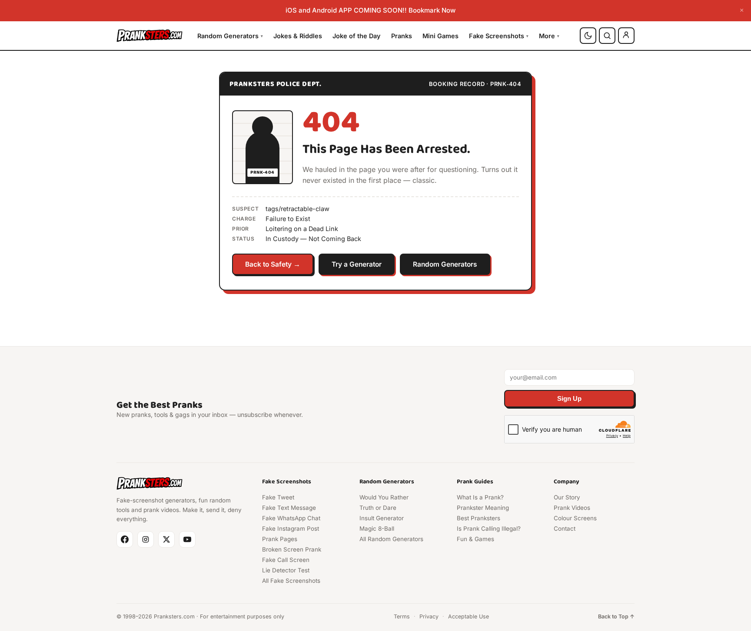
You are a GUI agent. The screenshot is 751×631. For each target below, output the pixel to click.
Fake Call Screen (285, 559)
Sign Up (569, 398)
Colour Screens (575, 518)
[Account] (626, 35)
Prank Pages (279, 538)
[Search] (607, 35)
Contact (564, 528)
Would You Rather (384, 497)
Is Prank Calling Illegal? (489, 528)
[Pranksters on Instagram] (145, 539)
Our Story (567, 497)
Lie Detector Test (285, 570)
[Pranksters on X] (166, 539)
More (549, 35)
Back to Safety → (272, 264)
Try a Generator (357, 264)
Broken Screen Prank (291, 549)
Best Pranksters (478, 518)
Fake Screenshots (498, 35)
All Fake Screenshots (291, 580)
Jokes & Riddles (297, 35)
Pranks (401, 35)
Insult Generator (381, 518)
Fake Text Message (289, 507)
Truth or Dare (377, 507)
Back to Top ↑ (616, 616)
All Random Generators (391, 538)
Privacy (429, 616)
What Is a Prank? (480, 497)
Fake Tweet (278, 497)
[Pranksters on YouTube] (187, 539)
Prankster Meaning (483, 507)
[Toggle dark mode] (588, 35)
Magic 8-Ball (376, 528)
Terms (402, 616)
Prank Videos (572, 507)
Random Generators (230, 35)
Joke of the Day (356, 35)
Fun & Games (475, 538)
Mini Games (440, 35)
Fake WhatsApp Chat (291, 518)
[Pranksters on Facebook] (124, 539)
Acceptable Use (468, 616)
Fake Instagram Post (290, 528)
